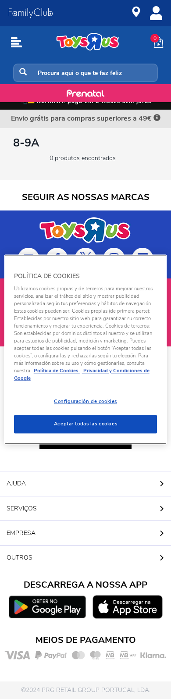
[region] (85, 349)
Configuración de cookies (85, 401)
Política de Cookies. (57, 370)
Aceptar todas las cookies (85, 424)
